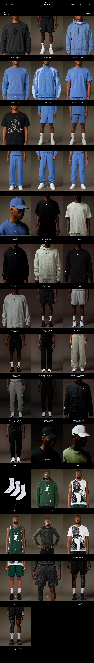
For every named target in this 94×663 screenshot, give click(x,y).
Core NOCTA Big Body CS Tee (78, 102)
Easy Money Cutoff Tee (78, 510)
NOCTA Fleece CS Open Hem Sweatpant (16, 192)
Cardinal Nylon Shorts (78, 147)
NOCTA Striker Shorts (47, 57)
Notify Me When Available (47, 239)
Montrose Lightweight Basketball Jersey (16, 555)
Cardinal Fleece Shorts (47, 147)
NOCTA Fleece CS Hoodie (78, 57)
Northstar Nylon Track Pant (78, 192)
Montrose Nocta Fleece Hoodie (47, 510)
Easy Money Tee (78, 555)
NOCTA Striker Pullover (15, 57)
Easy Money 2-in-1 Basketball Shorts (15, 603)
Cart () (89, 4)
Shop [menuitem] (6, 4)
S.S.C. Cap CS (15, 238)
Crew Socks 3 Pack (16, 510)
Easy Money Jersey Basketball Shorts (47, 603)
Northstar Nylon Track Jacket (47, 102)
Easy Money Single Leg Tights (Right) (15, 648)
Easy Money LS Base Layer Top (47, 555)
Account (81, 4)
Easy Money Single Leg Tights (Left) (78, 603)
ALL (4, 12)
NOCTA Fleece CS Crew (15, 102)
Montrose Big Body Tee (15, 147)
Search (73, 4)
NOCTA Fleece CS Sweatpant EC (47, 192)
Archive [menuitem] (12, 4)
